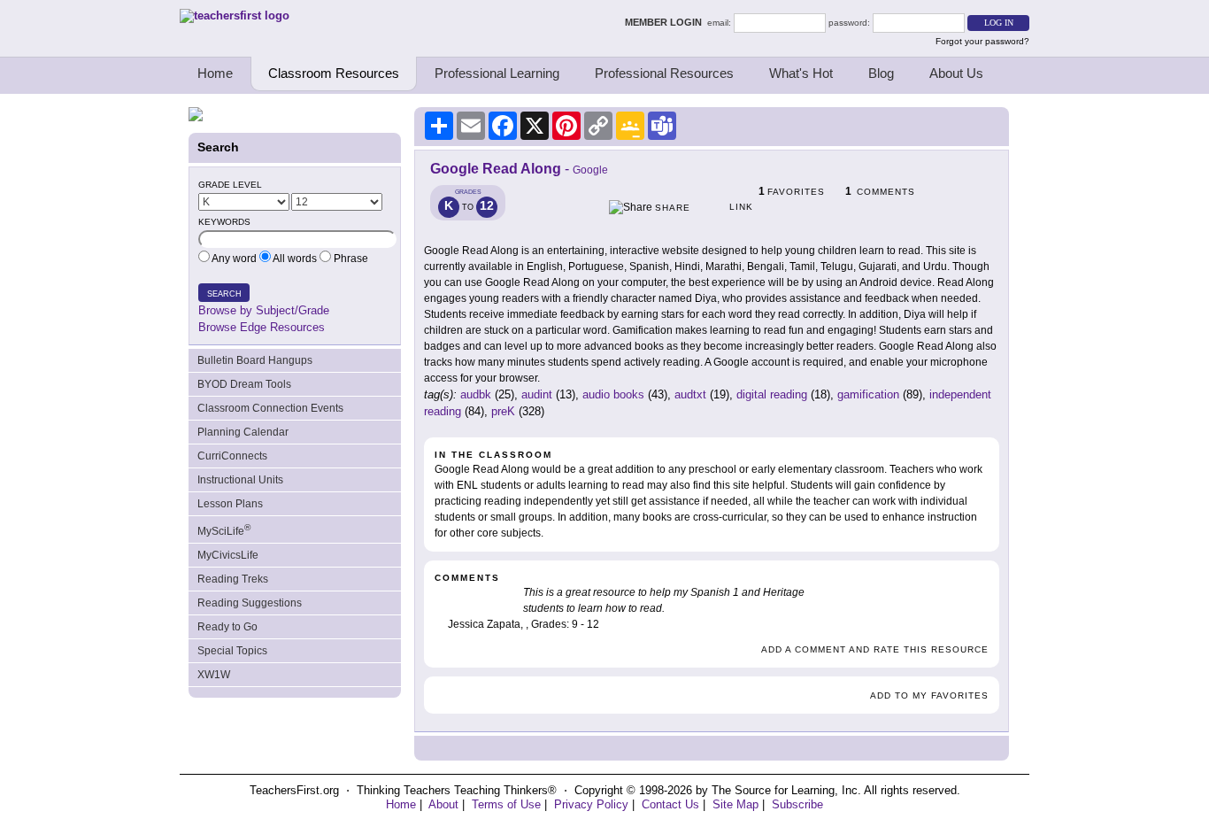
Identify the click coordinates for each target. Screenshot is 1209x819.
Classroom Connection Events (270, 408)
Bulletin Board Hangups (254, 360)
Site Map (735, 804)
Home (215, 73)
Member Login (666, 22)
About (443, 804)
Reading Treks (232, 579)
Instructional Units (240, 480)
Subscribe (797, 804)
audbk (475, 394)
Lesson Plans (230, 504)
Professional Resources (664, 73)
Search (224, 294)
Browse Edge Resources (261, 327)
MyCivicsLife (227, 555)
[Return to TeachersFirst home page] (234, 15)
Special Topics (232, 651)
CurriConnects (232, 456)
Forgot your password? (982, 41)
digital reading (771, 394)
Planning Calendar (243, 432)
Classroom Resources (333, 73)
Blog (881, 73)
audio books (613, 394)
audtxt (690, 394)
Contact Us (670, 804)
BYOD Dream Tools (244, 384)
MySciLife (223, 529)
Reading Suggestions (249, 603)
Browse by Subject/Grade (263, 310)
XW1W (213, 674)
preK (503, 411)
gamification (868, 394)
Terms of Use (506, 804)
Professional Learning (497, 73)
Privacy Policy (591, 804)
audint (536, 394)
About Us (956, 73)
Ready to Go (227, 627)
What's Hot (801, 73)
